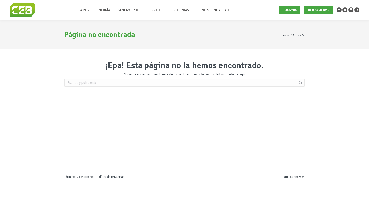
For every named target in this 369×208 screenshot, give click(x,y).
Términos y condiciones (79, 177)
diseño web (297, 177)
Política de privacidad (110, 177)
